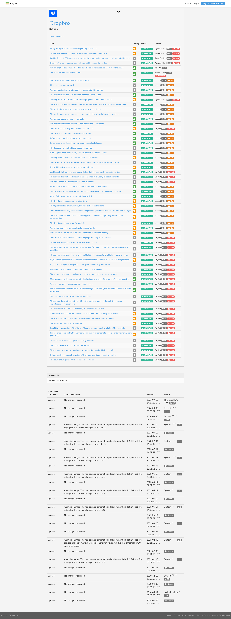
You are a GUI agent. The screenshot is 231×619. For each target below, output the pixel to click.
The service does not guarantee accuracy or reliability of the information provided (84, 114)
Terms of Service (203, 615)
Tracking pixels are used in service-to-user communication (74, 158)
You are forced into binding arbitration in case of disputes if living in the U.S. (82, 318)
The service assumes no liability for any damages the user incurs (77, 309)
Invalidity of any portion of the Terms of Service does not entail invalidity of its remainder (87, 328)
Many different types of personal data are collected (71, 167)
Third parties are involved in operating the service (71, 148)
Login (196, 4)
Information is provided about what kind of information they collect (78, 187)
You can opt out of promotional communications (70, 133)
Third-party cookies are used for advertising (68, 201)
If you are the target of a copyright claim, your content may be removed (80, 265)
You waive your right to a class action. (66, 323)
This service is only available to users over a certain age (73, 242)
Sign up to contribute (213, 4)
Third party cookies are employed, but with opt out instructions (77, 206)
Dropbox (60, 23)
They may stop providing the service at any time (70, 296)
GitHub (4, 615)
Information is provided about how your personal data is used (76, 143)
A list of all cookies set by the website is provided (71, 196)
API (18, 615)
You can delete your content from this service (69, 80)
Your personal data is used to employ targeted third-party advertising (79, 233)
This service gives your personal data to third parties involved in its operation (82, 350)
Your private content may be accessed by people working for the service (80, 238)
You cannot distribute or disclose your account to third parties (76, 90)
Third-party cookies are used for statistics (67, 223)
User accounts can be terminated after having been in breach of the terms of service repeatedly (90, 279)
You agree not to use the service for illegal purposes (72, 182)
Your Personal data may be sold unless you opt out (71, 129)
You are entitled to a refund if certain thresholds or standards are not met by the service (87, 68)
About (188, 4)
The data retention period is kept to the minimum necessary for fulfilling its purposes (86, 191)
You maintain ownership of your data (65, 73)
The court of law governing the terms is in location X (72, 360)
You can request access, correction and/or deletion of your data (77, 124)
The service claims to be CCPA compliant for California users (75, 95)
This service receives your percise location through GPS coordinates (79, 53)
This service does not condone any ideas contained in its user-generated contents (84, 177)
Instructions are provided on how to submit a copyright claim (76, 269)
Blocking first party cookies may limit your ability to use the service (78, 63)
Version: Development (221, 615)
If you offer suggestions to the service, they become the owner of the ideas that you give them (89, 260)
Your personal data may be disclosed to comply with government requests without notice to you (90, 211)
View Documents (57, 37)
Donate (191, 615)
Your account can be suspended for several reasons (71, 284)
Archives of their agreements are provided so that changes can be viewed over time (85, 172)
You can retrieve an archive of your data (67, 119)
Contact (177, 615)
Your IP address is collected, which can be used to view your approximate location (84, 162)
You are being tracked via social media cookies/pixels (72, 228)
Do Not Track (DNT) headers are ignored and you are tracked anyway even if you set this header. (90, 58)
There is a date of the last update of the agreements (72, 341)
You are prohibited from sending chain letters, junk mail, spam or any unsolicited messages (88, 104)
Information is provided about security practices (70, 138)
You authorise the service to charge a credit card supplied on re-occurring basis (83, 274)
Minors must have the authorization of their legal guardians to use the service (83, 355)
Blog (184, 615)
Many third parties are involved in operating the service (73, 49)
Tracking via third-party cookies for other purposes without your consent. (81, 100)
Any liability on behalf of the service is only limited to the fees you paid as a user (84, 314)
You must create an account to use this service (69, 345)
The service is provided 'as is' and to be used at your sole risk (75, 109)
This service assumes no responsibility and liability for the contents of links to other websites (89, 255)
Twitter (12, 615)
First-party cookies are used (62, 85)
